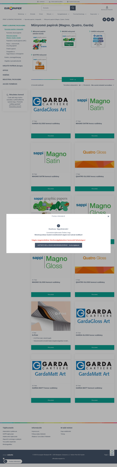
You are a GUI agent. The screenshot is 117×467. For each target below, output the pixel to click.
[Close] (108, 216)
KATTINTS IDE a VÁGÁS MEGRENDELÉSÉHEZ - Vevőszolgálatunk (58, 245)
